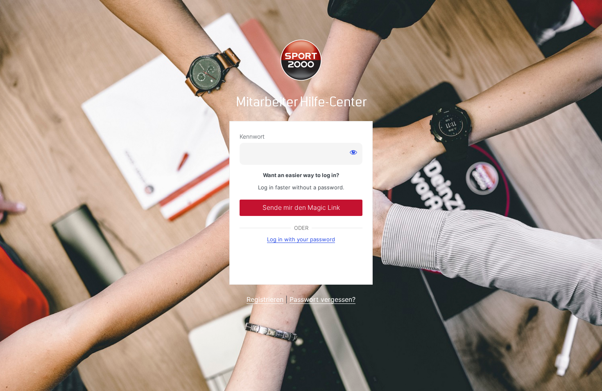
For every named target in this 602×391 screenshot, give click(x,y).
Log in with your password (301, 239)
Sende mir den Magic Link (301, 207)
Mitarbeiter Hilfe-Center (301, 102)
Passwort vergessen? (322, 299)
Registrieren (265, 299)
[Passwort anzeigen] (353, 152)
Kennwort (252, 136)
